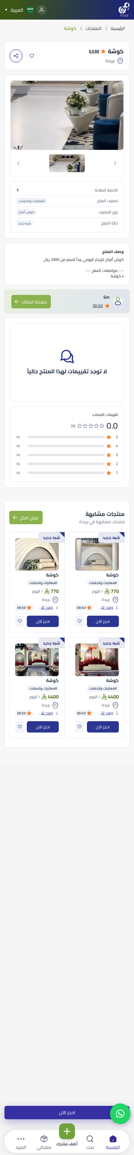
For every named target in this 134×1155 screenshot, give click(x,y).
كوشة (112, 575)
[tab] (67, 163)
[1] (67, 163)
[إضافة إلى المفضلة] (31, 56)
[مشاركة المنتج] (16, 56)
